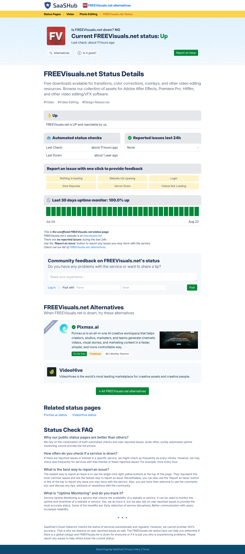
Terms (145, 549)
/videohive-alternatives (63, 366)
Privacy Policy (132, 549)
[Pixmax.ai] (64, 328)
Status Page (102, 549)
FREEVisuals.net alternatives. (88, 247)
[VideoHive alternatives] (51, 371)
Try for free (79, 353)
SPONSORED (50, 326)
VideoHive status (84, 415)
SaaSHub (118, 549)
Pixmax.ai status (55, 415)
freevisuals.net (92, 235)
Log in (52, 287)
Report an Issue (186, 52)
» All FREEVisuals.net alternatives (122, 391)
